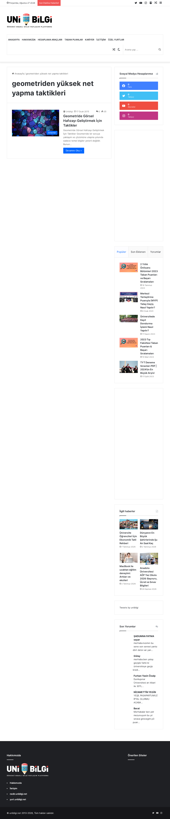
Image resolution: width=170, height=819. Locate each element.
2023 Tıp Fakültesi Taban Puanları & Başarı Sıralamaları (149, 346)
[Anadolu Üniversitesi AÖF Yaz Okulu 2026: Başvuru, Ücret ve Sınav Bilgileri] (149, 559)
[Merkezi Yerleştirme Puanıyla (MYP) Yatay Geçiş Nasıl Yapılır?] (129, 297)
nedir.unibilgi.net (18, 794)
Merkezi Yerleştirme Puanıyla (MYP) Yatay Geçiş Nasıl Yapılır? (149, 300)
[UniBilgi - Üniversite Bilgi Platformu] (29, 20)
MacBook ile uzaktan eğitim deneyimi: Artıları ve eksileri (128, 573)
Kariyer (89, 39)
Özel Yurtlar (116, 39)
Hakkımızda (29, 39)
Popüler (121, 251)
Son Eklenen (138, 251)
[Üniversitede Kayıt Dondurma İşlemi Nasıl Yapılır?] (129, 319)
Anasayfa (14, 39)
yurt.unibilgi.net (18, 799)
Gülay (137, 656)
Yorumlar (155, 251)
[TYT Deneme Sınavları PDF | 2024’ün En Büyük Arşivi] (129, 367)
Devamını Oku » (74, 150)
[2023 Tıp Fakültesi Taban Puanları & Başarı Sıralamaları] (129, 342)
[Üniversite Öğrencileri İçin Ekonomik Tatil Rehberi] (129, 524)
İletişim (101, 39)
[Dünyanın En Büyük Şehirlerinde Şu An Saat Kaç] (149, 524)
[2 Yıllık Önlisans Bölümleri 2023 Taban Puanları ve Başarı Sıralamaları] (129, 267)
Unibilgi (69, 111)
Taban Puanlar (74, 39)
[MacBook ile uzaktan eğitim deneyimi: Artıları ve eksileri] (129, 558)
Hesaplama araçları (50, 39)
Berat (137, 708)
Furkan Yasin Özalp (145, 675)
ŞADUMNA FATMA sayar (144, 638)
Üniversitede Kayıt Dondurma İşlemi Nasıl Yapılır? (147, 323)
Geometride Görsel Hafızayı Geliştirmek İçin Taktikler (82, 120)
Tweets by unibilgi (129, 607)
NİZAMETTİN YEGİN (145, 692)
